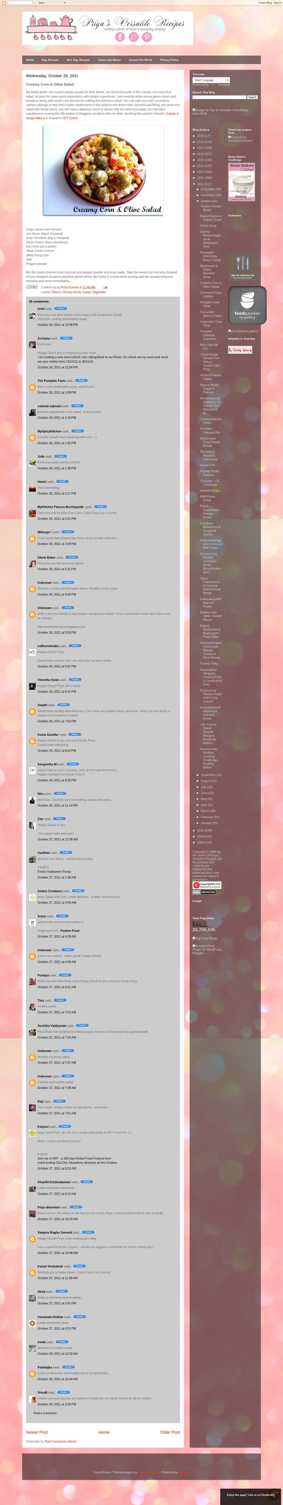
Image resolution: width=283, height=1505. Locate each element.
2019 (201, 136)
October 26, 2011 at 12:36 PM (58, 324)
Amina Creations (50, 891)
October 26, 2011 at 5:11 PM (57, 569)
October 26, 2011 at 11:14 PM (58, 805)
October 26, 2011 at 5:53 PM (57, 632)
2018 (201, 141)
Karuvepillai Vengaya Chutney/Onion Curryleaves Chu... (211, 677)
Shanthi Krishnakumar (54, 1182)
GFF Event (70, 118)
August (206, 781)
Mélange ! (45, 532)
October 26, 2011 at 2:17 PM (57, 493)
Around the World (140, 59)
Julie (41, 456)
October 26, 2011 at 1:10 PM (57, 417)
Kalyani (43, 1126)
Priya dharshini (49, 1207)
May (204, 799)
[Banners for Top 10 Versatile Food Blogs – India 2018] (225, 113)
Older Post (170, 1432)
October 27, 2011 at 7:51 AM (57, 1113)
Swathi (42, 705)
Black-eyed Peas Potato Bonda (210, 442)
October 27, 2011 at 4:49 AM (57, 962)
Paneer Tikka (209, 663)
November (208, 195)
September (209, 775)
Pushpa (43, 975)
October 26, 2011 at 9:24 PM (57, 750)
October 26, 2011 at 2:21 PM (57, 518)
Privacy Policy (169, 59)
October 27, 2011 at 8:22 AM (57, 1168)
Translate (223, 84)
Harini (42, 481)
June (204, 793)
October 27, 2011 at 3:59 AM (57, 902)
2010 (201, 830)
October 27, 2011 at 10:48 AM (58, 1253)
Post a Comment (45, 1413)
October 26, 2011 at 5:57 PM (57, 666)
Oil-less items (71, 292)
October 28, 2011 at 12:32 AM (58, 1353)
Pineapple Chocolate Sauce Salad (210, 256)
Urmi (41, 308)
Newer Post (37, 1432)
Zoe (40, 819)
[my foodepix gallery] (243, 331)
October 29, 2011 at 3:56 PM (57, 1404)
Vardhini (44, 852)
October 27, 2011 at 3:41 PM (57, 1303)
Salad (86, 292)
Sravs (42, 916)
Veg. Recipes (50, 59)
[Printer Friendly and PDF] (32, 287)
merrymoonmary (149, 1472)
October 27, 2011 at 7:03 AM (57, 1012)
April (204, 805)
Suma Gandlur (48, 734)
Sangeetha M (47, 764)
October (206, 201)
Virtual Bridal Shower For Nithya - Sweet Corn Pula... (209, 362)
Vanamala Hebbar (50, 1317)
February (207, 817)
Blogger (183, 1472)
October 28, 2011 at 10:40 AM (58, 1379)
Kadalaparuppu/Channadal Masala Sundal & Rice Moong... (211, 650)
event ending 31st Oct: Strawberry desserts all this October (77, 1162)
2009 (201, 836)
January (207, 823)
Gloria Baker (47, 557)
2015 (201, 160)
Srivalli (42, 1392)
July (204, 787)
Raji (40, 1101)
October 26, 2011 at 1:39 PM (57, 468)
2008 (201, 842)
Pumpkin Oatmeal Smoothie (208, 335)
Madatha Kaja (209, 490)
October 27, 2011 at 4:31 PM (57, 1328)
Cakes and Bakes (109, 59)
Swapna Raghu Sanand (55, 1232)
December (208, 189)
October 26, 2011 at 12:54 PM (58, 367)
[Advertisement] (221, 979)
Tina (41, 1000)
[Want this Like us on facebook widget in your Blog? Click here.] (277, 1501)
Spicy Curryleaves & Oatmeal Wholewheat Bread (210, 586)
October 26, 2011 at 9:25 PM (57, 780)
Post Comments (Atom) (60, 1441)
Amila (42, 1342)
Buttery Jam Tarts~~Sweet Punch (211, 616)
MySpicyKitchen (49, 431)
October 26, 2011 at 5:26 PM (57, 594)
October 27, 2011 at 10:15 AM (58, 1219)
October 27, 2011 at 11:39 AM (58, 1278)
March (205, 811)
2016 (201, 154)
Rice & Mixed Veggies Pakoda (209, 388)
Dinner (56, 292)
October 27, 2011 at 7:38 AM (57, 1088)
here (120, 113)
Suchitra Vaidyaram (52, 1025)
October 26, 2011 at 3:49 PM (57, 544)
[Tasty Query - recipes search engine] (240, 352)
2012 (201, 177)
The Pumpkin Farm (51, 380)
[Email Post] (104, 287)
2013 (201, 172)
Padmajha (45, 1367)
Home (30, 59)
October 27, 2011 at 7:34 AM (57, 1037)
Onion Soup (208, 225)
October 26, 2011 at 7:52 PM (57, 721)
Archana (44, 338)
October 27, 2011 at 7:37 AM (57, 1062)
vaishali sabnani (49, 406)
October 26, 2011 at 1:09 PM (57, 392)
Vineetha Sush (48, 680)
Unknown (45, 582)
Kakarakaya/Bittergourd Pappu (211, 602)
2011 (200, 184)
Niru (41, 793)
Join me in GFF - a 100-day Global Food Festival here (74, 1158)
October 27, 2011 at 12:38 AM (58, 839)
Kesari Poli (207, 465)
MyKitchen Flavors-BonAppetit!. (61, 507)
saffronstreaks (48, 646)
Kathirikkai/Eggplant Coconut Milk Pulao (211, 544)
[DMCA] (204, 893)
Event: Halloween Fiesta (54, 871)
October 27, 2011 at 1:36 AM (57, 877)
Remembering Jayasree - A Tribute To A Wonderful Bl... (210, 406)
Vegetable (99, 292)
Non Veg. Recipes (78, 59)
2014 (201, 166)
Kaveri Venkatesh (50, 1266)
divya (41, 1291)
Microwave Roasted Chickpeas (209, 455)
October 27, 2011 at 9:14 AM (57, 1193)
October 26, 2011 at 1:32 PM (57, 443)
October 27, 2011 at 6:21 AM (57, 987)
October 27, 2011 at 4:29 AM (57, 936)
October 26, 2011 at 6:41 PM (57, 691)
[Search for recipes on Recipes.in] (205, 938)
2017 (201, 147)
